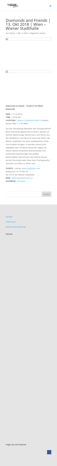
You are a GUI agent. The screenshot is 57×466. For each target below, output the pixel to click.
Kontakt (9, 216)
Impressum (11, 222)
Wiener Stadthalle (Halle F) (29, 120)
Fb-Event (22, 181)
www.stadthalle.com (31, 168)
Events (42, 33)
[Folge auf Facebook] (49, 452)
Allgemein (34, 33)
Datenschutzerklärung (15, 227)
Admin (12, 33)
